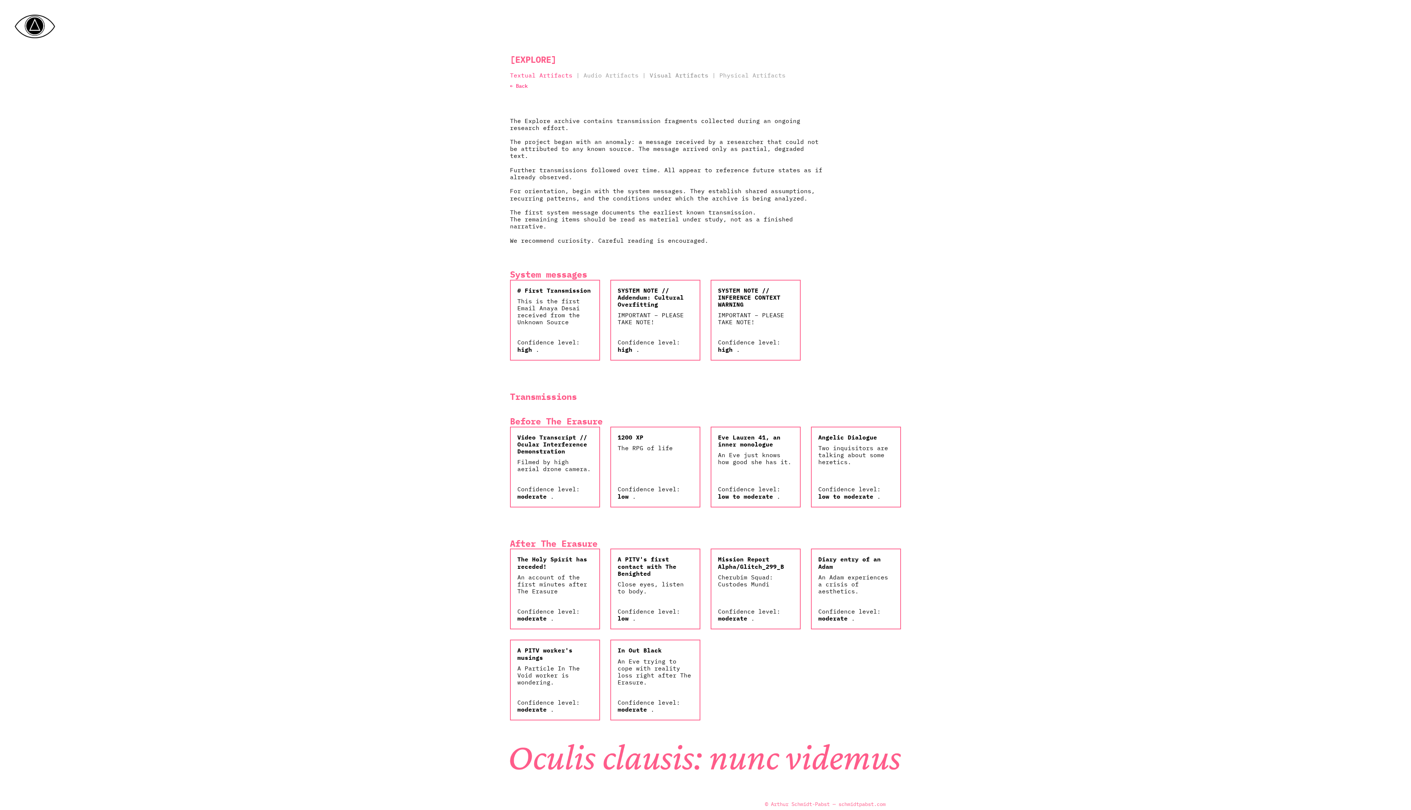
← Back (519, 85)
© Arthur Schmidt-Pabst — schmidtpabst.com (825, 804)
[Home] (35, 26)
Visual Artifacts (679, 75)
